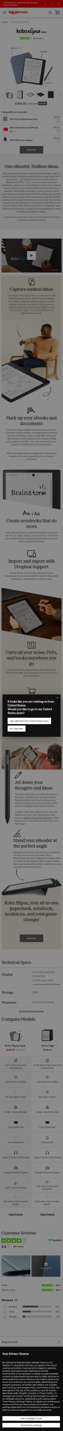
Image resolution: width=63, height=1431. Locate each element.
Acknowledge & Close (31, 1418)
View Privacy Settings (31, 1425)
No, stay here (16, 728)
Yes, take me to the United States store (29, 720)
